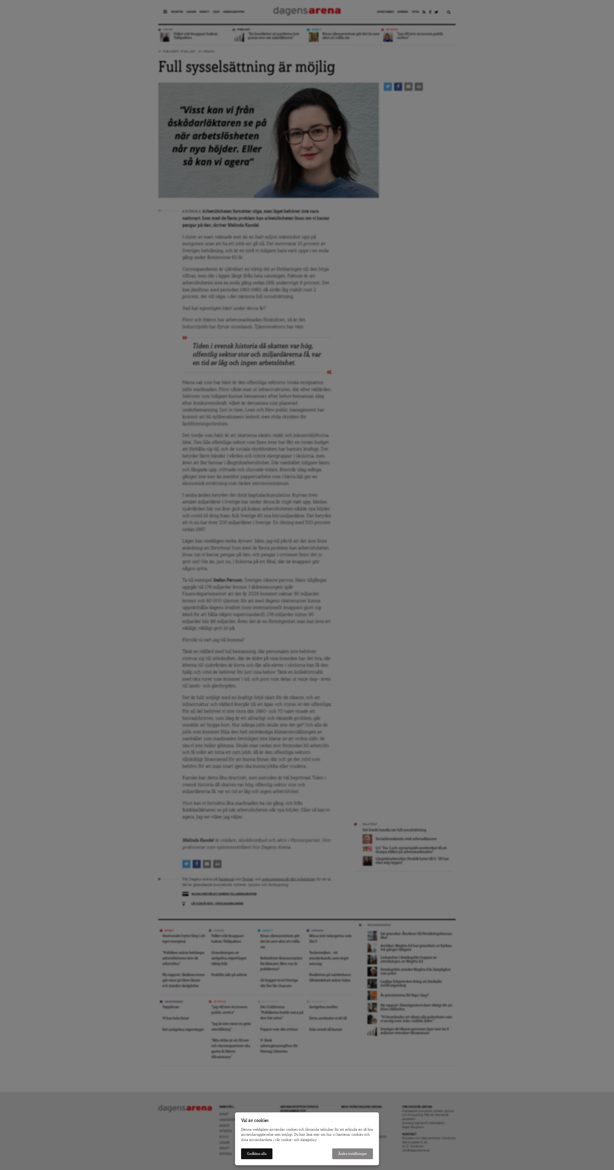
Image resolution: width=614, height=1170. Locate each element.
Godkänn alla (256, 1154)
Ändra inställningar (352, 1154)
